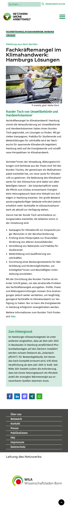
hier (13, 316)
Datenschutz (18, 446)
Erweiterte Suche (55, 4)
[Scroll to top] (61, 502)
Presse (15, 428)
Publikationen (19, 433)
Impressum (17, 442)
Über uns (16, 414)
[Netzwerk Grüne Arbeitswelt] (17, 16)
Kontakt (15, 423)
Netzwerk (16, 419)
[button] (62, 16)
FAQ (13, 437)
